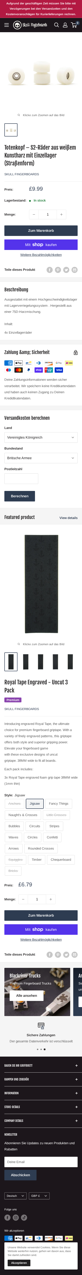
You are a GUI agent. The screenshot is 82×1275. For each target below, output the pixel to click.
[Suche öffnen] (56, 25)
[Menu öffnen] (6, 25)
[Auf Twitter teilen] (66, 270)
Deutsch (12, 1195)
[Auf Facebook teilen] (50, 270)
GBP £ (35, 1195)
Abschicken (20, 1175)
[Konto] (65, 25)
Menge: (10, 214)
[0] (74, 25)
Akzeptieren (19, 1262)
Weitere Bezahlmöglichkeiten (41, 255)
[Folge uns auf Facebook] (7, 1218)
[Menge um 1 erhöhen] (61, 214)
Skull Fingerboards (21, 174)
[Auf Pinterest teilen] (58, 270)
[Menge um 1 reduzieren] (33, 214)
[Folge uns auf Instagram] (16, 1218)
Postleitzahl (13, 469)
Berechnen (19, 496)
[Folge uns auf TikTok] (24, 1218)
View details (68, 518)
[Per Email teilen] (75, 270)
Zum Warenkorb (41, 230)
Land (8, 428)
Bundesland (13, 448)
